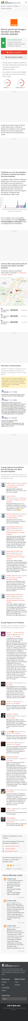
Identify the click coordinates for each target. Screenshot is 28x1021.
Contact (4, 990)
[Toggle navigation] (26, 2)
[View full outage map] (14, 291)
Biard (10, 274)
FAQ (3, 985)
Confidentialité (5, 987)
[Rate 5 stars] (19, 865)
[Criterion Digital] (14, 1005)
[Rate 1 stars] (8, 865)
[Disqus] (14, 408)
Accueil (3, 6)
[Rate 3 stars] (14, 865)
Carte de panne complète (14, 57)
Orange (16, 6)
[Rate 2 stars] (11, 865)
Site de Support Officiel (11, 851)
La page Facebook (10, 848)
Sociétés (9, 6)
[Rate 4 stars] (16, 865)
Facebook (17, 985)
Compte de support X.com (12, 846)
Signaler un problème (15, 52)
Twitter (16, 982)
